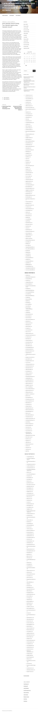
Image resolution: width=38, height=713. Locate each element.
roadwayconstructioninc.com (30, 418)
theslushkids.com (29, 552)
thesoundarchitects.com (31, 589)
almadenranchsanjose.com (30, 231)
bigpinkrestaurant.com (29, 181)
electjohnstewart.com (30, 647)
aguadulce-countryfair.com (30, 393)
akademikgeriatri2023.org (30, 290)
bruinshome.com (29, 539)
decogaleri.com (28, 328)
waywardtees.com (29, 103)
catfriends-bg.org (28, 100)
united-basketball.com (30, 525)
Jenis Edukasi (12, 15)
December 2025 (26, 29)
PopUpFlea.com (28, 162)
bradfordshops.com (29, 229)
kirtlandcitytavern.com (30, 617)
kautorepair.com (28, 338)
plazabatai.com (28, 321)
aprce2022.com (28, 241)
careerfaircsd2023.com (29, 261)
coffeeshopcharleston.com (30, 364)
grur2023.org (28, 250)
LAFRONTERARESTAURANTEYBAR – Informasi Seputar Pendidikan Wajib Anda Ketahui (18, 6)
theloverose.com (29, 496)
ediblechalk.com (28, 442)
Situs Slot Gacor (26, 692)
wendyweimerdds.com (29, 172)
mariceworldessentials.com (30, 388)
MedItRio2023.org (29, 264)
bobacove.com (28, 413)
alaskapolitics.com (29, 117)
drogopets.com (28, 440)
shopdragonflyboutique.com (30, 420)
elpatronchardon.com (29, 383)
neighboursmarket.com (30, 633)
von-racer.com (28, 362)
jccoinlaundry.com (28, 336)
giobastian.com (29, 554)
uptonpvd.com (29, 562)
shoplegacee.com (28, 153)
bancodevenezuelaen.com (30, 107)
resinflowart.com (29, 500)
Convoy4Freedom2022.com (30, 248)
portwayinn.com (29, 585)
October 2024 (26, 46)
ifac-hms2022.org (28, 304)
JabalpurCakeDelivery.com (30, 134)
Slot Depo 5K (26, 686)
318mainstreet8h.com (29, 369)
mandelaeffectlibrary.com (30, 122)
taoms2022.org (28, 306)
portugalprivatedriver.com (30, 360)
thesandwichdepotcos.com (30, 188)
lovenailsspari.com (29, 371)
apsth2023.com (28, 262)
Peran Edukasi (18, 15)
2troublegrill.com (29, 564)
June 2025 (25, 37)
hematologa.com (29, 479)
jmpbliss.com (28, 167)
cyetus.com (27, 227)
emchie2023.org (28, 293)
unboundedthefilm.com (29, 98)
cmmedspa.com (29, 597)
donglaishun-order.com (29, 385)
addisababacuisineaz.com (31, 669)
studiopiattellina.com (29, 378)
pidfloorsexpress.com (29, 105)
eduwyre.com (28, 212)
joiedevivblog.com (30, 626)
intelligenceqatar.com (29, 137)
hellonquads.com (28, 324)
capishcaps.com (28, 449)
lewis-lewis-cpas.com (29, 224)
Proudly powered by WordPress (7, 710)
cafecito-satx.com (30, 528)
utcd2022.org (28, 297)
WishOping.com (28, 151)
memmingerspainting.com (30, 184)
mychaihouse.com (29, 404)
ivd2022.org (28, 310)
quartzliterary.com (28, 374)
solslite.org (28, 583)
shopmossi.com (29, 572)
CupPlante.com (28, 156)
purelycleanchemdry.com (30, 149)
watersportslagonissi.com (30, 208)
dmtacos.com (29, 472)
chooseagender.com (29, 113)
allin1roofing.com (29, 590)
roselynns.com (28, 124)
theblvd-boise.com (29, 215)
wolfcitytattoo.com (30, 542)
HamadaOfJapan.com (29, 142)
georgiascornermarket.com (30, 357)
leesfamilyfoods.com (29, 222)
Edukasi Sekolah (5, 15)
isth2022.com (28, 275)
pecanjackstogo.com (30, 532)
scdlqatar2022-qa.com (29, 282)
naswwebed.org (28, 236)
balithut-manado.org (29, 238)
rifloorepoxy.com (29, 557)
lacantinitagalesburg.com (30, 347)
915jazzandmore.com (29, 392)
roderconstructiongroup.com (30, 319)
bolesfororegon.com (30, 636)
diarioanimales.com (29, 326)
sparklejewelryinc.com (30, 535)
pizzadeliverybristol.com (29, 349)
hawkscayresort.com (29, 322)
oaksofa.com (28, 445)
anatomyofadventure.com (31, 594)
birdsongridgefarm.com (30, 624)
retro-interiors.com (29, 213)
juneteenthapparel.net (30, 657)
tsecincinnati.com (28, 317)
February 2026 (26, 26)
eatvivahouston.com (30, 489)
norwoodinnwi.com (30, 631)
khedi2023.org (28, 288)
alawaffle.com (29, 521)
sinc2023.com (28, 280)
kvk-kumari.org (29, 663)
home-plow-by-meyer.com (31, 484)
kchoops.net (29, 612)
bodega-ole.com (29, 638)
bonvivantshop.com (29, 155)
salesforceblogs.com (29, 127)
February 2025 (26, 39)
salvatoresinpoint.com (29, 201)
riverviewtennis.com (29, 430)
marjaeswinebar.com (29, 340)
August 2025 (26, 33)
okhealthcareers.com (29, 95)
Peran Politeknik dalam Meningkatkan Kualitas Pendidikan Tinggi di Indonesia (29, 80)
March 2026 (26, 24)
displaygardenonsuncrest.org (30, 435)
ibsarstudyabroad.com (29, 314)
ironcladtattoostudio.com (31, 537)
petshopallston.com (30, 505)
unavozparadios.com (29, 329)
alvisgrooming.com (29, 406)
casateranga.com (29, 565)
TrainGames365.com (29, 129)
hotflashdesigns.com (29, 191)
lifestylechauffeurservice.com (30, 195)
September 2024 (26, 48)
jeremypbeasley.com (29, 186)
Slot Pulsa (25, 698)
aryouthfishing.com (30, 523)
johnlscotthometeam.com (30, 205)
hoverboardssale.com (29, 115)
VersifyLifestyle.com (29, 144)
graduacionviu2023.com (31, 530)
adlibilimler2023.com (29, 234)
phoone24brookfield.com (30, 414)
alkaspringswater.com (29, 367)
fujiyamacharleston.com (29, 381)
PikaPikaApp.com (28, 139)
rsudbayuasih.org (29, 653)
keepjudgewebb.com (30, 592)
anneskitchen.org (29, 515)
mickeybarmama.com (29, 416)
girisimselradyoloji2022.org (30, 295)
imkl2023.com (28, 259)
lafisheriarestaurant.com (30, 390)
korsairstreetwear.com (30, 503)
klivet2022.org (28, 302)
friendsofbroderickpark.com (30, 376)
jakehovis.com (28, 395)
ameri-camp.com (28, 174)
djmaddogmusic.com (30, 587)
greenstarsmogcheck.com (30, 350)
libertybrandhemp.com (30, 629)
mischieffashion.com (29, 210)
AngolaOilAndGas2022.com (30, 247)
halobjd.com (28, 135)
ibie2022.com (28, 243)
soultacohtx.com (28, 447)
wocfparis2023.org (29, 278)
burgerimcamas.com (30, 671)
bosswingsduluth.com (29, 397)
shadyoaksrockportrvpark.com (31, 335)
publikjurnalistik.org (30, 655)
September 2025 (26, 31)
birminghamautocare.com (30, 399)
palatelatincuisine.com (30, 486)
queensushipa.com (29, 170)
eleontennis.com (28, 226)
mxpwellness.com (30, 575)
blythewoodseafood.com (30, 409)
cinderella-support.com (29, 179)
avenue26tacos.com (30, 507)
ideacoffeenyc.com (29, 343)
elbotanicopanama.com (29, 333)
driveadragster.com (30, 477)
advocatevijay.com (29, 233)
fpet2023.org (28, 217)
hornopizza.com (29, 475)
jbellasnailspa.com (29, 402)
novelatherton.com (30, 643)
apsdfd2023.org (28, 255)
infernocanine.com (30, 577)
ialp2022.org (28, 300)
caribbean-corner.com (30, 606)
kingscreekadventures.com (30, 146)
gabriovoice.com (29, 498)
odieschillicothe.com (29, 345)
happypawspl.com (28, 352)
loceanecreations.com (30, 622)
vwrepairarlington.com (30, 456)
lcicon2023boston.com (29, 266)
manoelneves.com (29, 120)
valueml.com (28, 163)
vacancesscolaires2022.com (30, 269)
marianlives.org (28, 102)
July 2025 (25, 35)
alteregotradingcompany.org (30, 240)
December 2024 (26, 42)
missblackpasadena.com (31, 513)
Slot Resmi (25, 701)
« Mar (26, 65)
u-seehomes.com (28, 206)
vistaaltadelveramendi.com (31, 464)
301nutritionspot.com (30, 619)
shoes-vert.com (28, 331)
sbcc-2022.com (28, 245)
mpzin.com (27, 158)
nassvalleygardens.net (30, 645)
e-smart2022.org (28, 219)
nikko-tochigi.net (29, 604)
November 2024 (26, 44)
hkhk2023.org (28, 252)
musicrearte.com (28, 427)
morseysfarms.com (29, 428)
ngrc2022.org (28, 220)
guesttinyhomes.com (30, 482)
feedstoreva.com (28, 438)
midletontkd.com (29, 599)
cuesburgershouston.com (31, 467)
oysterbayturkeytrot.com (31, 544)
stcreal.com (27, 160)
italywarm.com (29, 658)
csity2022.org (28, 312)
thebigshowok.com (30, 491)
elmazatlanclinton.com (29, 342)
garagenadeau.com (29, 193)
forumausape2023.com (29, 257)
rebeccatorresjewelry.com (30, 165)
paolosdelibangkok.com (29, 411)
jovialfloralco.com (28, 203)
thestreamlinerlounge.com (31, 640)
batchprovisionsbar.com (29, 423)
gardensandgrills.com (30, 601)
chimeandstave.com (30, 493)
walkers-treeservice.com (31, 570)
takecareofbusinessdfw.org (30, 141)
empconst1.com (28, 177)
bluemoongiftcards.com (30, 608)
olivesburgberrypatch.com (31, 550)
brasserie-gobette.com (29, 425)
